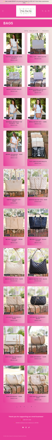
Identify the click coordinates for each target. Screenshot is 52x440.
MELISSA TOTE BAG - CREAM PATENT (14, 240)
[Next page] (35, 406)
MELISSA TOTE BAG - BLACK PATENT (38, 240)
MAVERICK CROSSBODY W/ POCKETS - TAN (14, 122)
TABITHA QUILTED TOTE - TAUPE (14, 200)
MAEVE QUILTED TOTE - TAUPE (14, 279)
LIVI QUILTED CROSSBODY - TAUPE (14, 317)
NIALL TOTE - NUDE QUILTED (38, 56)
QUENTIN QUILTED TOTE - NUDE (38, 199)
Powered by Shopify (22, 436)
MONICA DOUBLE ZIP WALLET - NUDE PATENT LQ (38, 90)
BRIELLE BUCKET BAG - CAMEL (38, 122)
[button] (2, 10)
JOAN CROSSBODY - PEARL (14, 396)
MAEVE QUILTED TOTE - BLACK (38, 279)
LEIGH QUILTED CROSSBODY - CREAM (14, 357)
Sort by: (26, 30)
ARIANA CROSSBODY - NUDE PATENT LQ (14, 155)
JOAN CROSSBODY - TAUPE (38, 357)
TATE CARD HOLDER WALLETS (38, 161)
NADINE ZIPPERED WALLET (14, 89)
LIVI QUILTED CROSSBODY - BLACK (38, 317)
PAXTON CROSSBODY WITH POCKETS (14, 57)
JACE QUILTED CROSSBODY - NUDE (38, 397)
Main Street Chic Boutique (12, 436)
